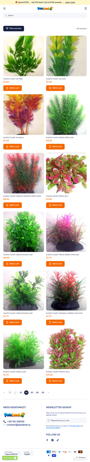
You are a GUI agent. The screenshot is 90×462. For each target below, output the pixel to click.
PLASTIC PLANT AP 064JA (13, 137)
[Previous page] (5, 392)
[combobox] (45, 15)
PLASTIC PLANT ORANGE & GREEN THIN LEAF (64, 313)
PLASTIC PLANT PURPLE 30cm (58, 372)
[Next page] (47, 392)
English (27, 454)
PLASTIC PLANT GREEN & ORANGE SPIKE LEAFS (22, 196)
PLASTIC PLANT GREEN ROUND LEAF (18, 255)
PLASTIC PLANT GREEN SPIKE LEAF (60, 137)
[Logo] (45, 8)
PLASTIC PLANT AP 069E (13, 79)
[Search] (5, 15)
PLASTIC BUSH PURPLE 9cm (57, 196)
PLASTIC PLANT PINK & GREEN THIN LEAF (62, 255)
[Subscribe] (84, 420)
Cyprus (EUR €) (11, 454)
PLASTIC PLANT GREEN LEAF (14, 372)
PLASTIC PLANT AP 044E (56, 79)
